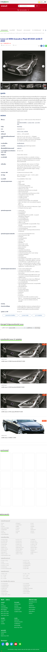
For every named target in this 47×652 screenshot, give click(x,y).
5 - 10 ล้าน (4, 578)
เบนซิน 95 (19, 148)
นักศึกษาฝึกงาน (32, 611)
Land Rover (19, 525)
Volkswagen (4, 529)
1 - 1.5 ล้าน (4, 575)
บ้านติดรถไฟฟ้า (17, 609)
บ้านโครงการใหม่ (17, 604)
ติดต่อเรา (30, 613)
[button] (43, 66)
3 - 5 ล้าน (26, 577)
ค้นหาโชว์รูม (19, 126)
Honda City (33, 541)
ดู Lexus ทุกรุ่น (31, 122)
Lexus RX (4, 546)
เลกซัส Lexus (4, 359)
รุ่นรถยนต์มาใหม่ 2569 (6, 555)
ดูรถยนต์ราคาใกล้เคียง (22, 122)
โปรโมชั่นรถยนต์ (5, 591)
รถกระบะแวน (4, 567)
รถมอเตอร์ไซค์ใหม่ (4, 608)
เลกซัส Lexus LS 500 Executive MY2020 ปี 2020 (12, 387)
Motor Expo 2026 (5, 613)
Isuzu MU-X (33, 546)
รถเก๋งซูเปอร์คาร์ (27, 565)
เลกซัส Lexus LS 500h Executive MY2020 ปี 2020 (13, 361)
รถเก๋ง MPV (26, 568)
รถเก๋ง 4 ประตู (20, 131)
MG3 (32, 553)
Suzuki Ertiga (4, 539)
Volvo (3, 531)
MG (17, 532)
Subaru (33, 532)
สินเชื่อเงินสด (16, 620)
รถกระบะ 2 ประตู (5, 563)
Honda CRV (4, 542)
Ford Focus (19, 550)
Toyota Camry (34, 542)
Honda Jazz (19, 541)
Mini (32, 528)
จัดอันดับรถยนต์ (5, 587)
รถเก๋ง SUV (26, 567)
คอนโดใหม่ (16, 606)
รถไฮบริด (26, 131)
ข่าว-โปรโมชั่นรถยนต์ (36, 30)
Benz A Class (5, 553)
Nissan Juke (33, 549)
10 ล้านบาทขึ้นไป (27, 578)
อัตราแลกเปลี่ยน (17, 625)
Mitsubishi (33, 529)
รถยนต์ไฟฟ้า (12, 30)
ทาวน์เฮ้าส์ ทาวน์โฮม (18, 611)
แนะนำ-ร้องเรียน (32, 609)
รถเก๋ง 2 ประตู (27, 562)
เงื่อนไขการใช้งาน (32, 607)
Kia (2, 525)
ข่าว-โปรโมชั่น (26, 583)
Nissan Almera (5, 549)
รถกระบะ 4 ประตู (5, 565)
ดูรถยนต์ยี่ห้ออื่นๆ (5, 534)
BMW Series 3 (20, 552)
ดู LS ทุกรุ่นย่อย (38, 315)
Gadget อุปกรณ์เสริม (28, 588)
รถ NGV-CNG (5, 541)
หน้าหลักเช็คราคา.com (33, 602)
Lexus (32, 525)
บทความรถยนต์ (27, 30)
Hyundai (3, 532)
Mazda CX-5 (4, 547)
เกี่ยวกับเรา (31, 603)
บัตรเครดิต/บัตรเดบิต (18, 622)
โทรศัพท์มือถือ (3, 632)
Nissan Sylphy (19, 549)
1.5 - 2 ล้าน (26, 575)
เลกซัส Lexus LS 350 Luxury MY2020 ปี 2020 (12, 411)
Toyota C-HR (34, 544)
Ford (18, 529)
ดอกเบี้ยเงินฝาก (17, 623)
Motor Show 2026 (5, 611)
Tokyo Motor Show (6, 594)
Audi (32, 523)
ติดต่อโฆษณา (31, 605)
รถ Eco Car (19, 539)
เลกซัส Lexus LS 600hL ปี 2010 (8, 437)
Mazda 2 (33, 550)
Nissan (32, 531)
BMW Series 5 (34, 552)
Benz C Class (19, 553)
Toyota (18, 528)
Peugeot (18, 523)
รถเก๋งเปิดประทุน (27, 563)
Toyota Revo (4, 544)
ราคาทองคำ (3, 620)
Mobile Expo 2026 (5, 636)
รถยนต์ (2, 604)
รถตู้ (3, 562)
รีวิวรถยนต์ (19, 30)
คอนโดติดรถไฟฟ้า (17, 608)
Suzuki (3, 526)
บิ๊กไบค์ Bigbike (4, 609)
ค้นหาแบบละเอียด (23, 10)
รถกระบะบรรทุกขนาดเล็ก (6, 568)
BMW (18, 526)
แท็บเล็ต (2, 634)
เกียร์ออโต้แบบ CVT (21, 146)
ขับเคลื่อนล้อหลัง (20, 143)
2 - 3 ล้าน (4, 577)
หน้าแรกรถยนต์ (4, 30)
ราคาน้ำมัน (3, 623)
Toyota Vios (19, 544)
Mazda (32, 526)
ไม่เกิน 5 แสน (4, 573)
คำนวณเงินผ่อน (27, 591)
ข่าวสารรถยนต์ (5, 583)
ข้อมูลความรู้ (26, 587)
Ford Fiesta (4, 550)
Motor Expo (4, 593)
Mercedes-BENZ (5, 528)
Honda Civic (19, 542)
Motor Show (26, 593)
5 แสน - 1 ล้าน (27, 573)
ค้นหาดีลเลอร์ (26, 590)
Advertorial (4, 588)
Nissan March (34, 547)
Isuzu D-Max (19, 546)
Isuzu (3, 523)
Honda (18, 531)
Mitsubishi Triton (20, 547)
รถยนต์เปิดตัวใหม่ (5, 585)
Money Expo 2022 (18, 627)
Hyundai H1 (4, 552)
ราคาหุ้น (2, 622)
